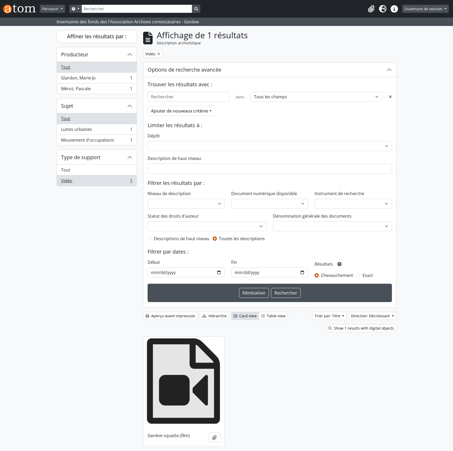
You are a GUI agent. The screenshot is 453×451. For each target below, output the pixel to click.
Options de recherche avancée (184, 69)
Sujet (67, 105)
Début (154, 262)
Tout (65, 67)
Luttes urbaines (96, 130)
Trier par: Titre (328, 315)
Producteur (74, 54)
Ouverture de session (424, 8)
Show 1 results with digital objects (363, 328)
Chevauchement (337, 275)
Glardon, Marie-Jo (96, 79)
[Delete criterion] (390, 97)
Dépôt (154, 136)
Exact (368, 275)
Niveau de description (169, 193)
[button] (371, 9)
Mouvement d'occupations (96, 141)
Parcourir (51, 8)
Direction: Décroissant (371, 315)
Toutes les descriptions (242, 238)
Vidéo (96, 182)
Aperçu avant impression (172, 315)
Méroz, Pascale (96, 90)
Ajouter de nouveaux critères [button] (179, 111)
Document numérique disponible (264, 193)
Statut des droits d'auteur (173, 216)
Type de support (80, 157)
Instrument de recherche (339, 193)
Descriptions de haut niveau (181, 238)
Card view (247, 315)
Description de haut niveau (174, 158)
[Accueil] (21, 8)
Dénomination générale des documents (312, 216)
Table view (275, 315)
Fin (234, 262)
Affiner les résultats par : (96, 36)
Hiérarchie (217, 315)
